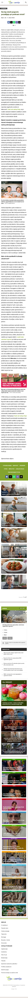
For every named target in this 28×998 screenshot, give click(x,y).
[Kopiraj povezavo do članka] (19, 22)
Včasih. (5, 632)
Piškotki (3, 961)
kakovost (15, 465)
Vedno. (5, 630)
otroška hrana (7, 465)
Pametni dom (4, 928)
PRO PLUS (4, 955)
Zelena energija (5, 931)
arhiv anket (22, 608)
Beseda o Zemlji (5, 940)
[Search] (26, 2)
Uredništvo (4, 952)
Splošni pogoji (5, 969)
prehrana (22, 465)
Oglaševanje (4, 949)
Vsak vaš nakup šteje (14, 472)
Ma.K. (2, 17)
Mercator (11, 469)
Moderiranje (4, 958)
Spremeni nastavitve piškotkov (9, 963)
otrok (5, 469)
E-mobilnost (4, 925)
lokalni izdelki (20, 469)
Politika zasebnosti (6, 966)
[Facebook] (8, 22)
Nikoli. (5, 635)
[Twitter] (11, 22)
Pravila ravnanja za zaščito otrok (9, 972)
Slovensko (4, 943)
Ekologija (3, 937)
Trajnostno (4, 934)
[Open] (3, 2)
